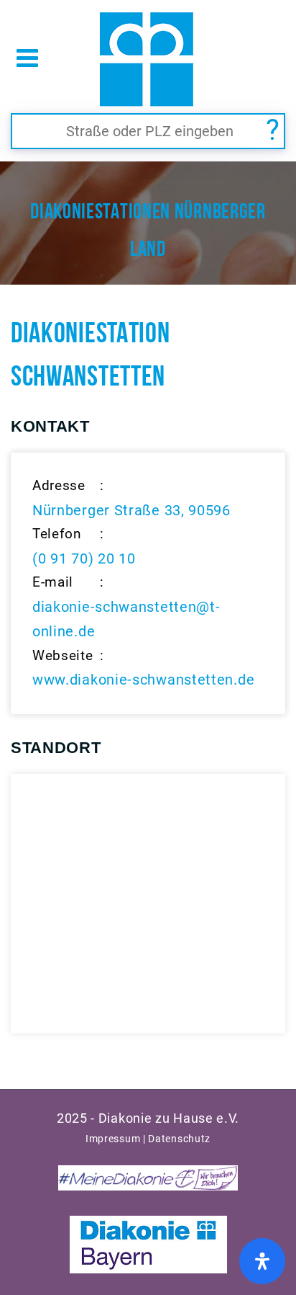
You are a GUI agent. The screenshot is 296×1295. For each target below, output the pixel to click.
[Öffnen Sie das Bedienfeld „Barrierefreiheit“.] (262, 1261)
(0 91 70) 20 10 (84, 558)
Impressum (112, 1138)
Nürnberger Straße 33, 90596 (131, 510)
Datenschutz (179, 1138)
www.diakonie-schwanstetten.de (143, 679)
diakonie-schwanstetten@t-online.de (126, 619)
